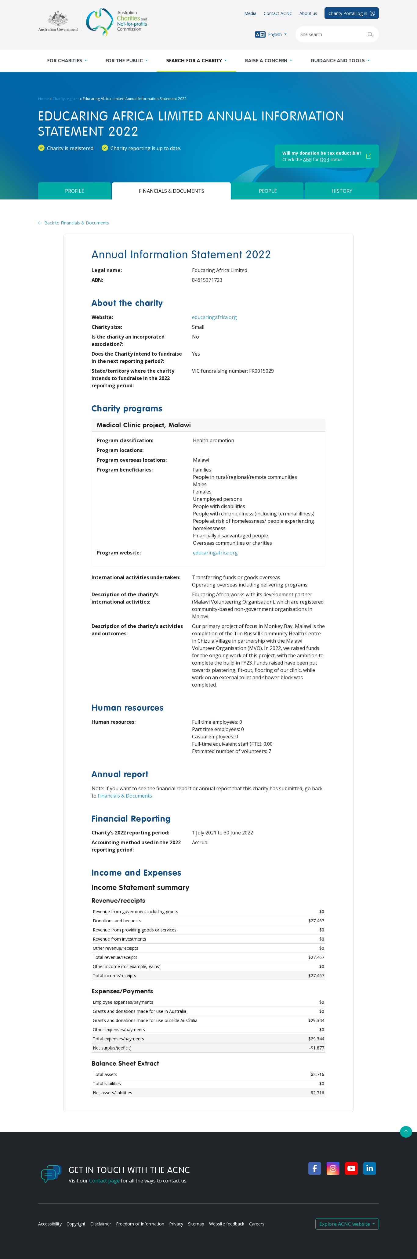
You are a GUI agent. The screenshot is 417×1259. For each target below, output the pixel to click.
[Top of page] (406, 1132)
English (275, 34)
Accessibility (50, 1224)
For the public (124, 61)
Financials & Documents (125, 795)
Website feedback (226, 1224)
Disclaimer (100, 1224)
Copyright (76, 1224)
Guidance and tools (338, 61)
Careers (256, 1224)
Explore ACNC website (345, 1224)
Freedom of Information (140, 1224)
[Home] (92, 22)
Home (43, 98)
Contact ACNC (278, 13)
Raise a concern (266, 61)
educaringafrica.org (214, 317)
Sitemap (196, 1224)
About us (308, 13)
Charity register (66, 98)
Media (250, 13)
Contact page (104, 1180)
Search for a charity (194, 61)
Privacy (176, 1224)
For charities (64, 61)
